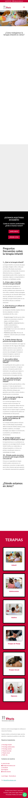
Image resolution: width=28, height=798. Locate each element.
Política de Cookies (17, 794)
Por (8, 780)
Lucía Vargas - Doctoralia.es (8, 776)
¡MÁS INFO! (14, 231)
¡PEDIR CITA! (14, 18)
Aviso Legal (15, 792)
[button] (24, 794)
